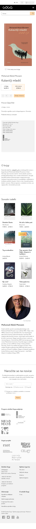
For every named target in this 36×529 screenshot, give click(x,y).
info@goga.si (4, 469)
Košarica (21, 475)
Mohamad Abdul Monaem (11, 76)
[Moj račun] (22, 2)
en (17, 2)
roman (8, 107)
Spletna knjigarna (23, 478)
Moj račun (21, 469)
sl (14, 2)
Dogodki (28, 387)
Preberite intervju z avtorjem (9, 114)
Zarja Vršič (10, 103)
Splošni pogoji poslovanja (7, 499)
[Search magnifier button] (32, 13)
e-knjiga (3, 107)
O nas (20, 494)
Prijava (18, 397)
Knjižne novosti (19, 387)
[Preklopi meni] (33, 7)
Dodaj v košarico (19, 95)
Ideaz (7, 513)
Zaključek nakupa (23, 472)
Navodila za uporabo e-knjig (8, 506)
